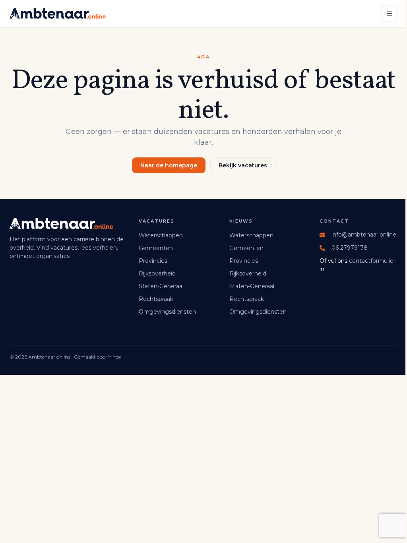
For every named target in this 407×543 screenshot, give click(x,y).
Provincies (153, 260)
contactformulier (372, 260)
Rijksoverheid (157, 273)
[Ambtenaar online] (58, 13)
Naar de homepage (168, 165)
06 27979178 (349, 247)
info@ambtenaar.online (363, 234)
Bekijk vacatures (243, 165)
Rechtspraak (156, 299)
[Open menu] (389, 13)
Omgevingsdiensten (167, 311)
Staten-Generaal (161, 286)
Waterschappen (161, 235)
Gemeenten (156, 248)
